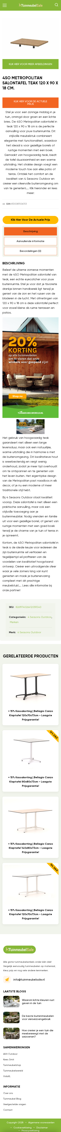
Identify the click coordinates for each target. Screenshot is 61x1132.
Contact (8, 1110)
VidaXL (7, 1076)
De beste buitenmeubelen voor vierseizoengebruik (38, 1017)
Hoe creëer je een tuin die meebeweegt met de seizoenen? (37, 1033)
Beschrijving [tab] (30, 231)
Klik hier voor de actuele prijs (30, 103)
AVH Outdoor (10, 1054)
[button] (5, 5)
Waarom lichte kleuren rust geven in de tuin (38, 1001)
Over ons (8, 1093)
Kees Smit (8, 1059)
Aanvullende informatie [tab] (30, 241)
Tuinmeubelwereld (13, 1070)
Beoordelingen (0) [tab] (30, 251)
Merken (14, 622)
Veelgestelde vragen (14, 1104)
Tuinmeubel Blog (12, 1098)
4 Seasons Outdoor (39, 617)
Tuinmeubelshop (12, 1065)
